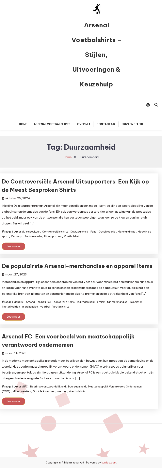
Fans (93, 231)
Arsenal (19, 231)
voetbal (45, 306)
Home (23, 124)
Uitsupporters (53, 236)
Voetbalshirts (60, 306)
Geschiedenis (107, 231)
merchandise (30, 306)
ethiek (101, 301)
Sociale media (33, 236)
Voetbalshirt (71, 236)
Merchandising (126, 231)
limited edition (11, 306)
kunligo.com (109, 462)
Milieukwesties (22, 391)
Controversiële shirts (55, 231)
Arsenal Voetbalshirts (52, 124)
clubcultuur (33, 231)
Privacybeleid (132, 124)
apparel (19, 301)
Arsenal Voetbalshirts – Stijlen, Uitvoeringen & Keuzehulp (97, 54)
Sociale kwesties (43, 391)
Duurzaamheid (79, 231)
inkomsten (136, 301)
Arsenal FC (21, 386)
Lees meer (13, 246)
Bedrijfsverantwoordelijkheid (48, 386)
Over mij (83, 124)
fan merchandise (117, 301)
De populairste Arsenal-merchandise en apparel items (77, 265)
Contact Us (105, 124)
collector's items (64, 301)
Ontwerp (16, 236)
